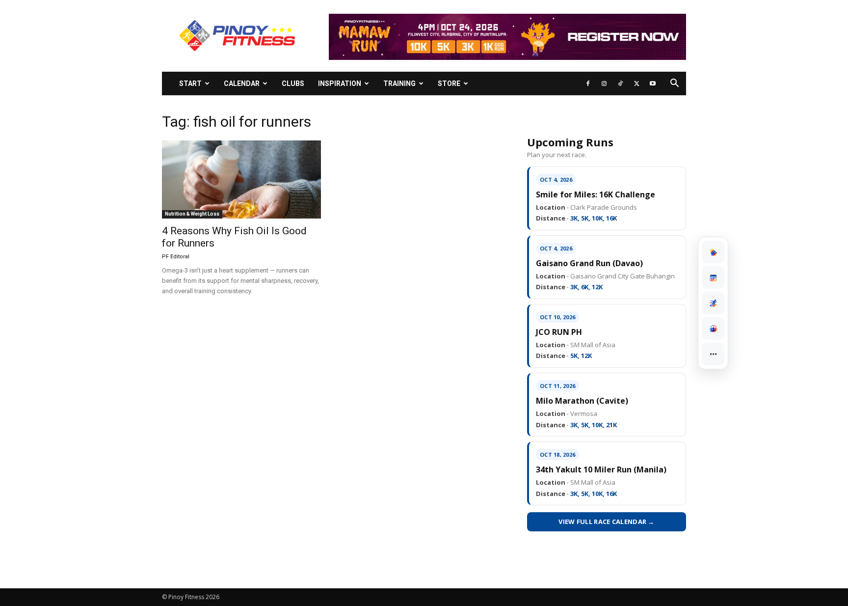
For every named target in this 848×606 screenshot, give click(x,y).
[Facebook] (588, 83)
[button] (674, 84)
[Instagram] (604, 83)
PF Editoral (175, 256)
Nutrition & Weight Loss (192, 214)
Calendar (242, 83)
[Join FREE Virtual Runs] (713, 303)
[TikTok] (620, 83)
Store (449, 83)
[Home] (713, 252)
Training (399, 83)
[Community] (713, 328)
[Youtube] (652, 83)
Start (190, 83)
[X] (636, 83)
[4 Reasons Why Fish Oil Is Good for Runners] (241, 179)
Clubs (293, 83)
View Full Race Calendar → (606, 521)
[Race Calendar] (713, 277)
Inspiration (339, 83)
